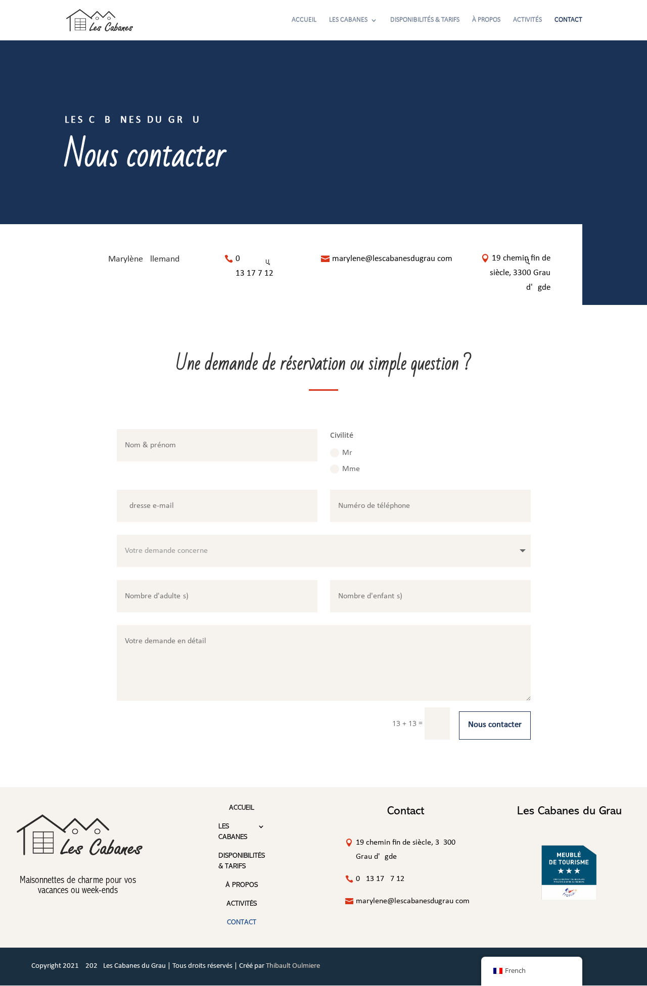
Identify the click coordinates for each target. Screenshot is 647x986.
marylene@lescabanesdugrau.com (392, 258)
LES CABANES (348, 20)
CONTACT (568, 20)
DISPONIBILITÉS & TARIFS (424, 20)
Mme (351, 469)
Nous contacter (495, 724)
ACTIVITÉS (527, 20)
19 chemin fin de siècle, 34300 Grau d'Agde (520, 273)
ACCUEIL (304, 20)
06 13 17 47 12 (271, 266)
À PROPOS (486, 20)
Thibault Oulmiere (293, 966)
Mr (347, 453)
